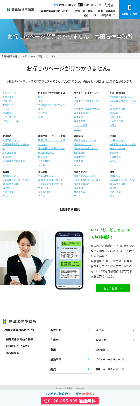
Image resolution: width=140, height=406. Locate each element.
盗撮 (40, 100)
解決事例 (110, 11)
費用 (100, 11)
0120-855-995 (93, 5)
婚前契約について (83, 144)
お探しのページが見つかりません (38, 56)
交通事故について (11, 140)
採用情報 (106, 15)
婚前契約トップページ (85, 140)
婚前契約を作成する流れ (86, 148)
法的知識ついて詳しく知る (51, 148)
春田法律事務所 (9, 56)
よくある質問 (80, 125)
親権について (116, 175)
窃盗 (40, 108)
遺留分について (10, 175)
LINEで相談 (129, 14)
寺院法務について (47, 175)
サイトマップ (9, 117)
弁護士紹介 (8, 100)
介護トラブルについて (85, 175)
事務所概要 (8, 96)
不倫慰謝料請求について (122, 96)
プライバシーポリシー (14, 121)
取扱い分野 (8, 104)
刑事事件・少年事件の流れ (87, 108)
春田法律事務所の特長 (19, 339)
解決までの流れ (81, 113)
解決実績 (78, 117)
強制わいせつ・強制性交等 (51, 104)
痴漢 (40, 96)
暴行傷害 (42, 113)
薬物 (40, 117)
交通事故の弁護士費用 (14, 160)
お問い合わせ (67, 5)
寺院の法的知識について (50, 183)
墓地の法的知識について (50, 179)
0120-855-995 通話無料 (72, 401)
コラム (95, 15)
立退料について (117, 140)
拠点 (86, 15)
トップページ (9, 92)
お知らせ (101, 340)
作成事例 (78, 160)
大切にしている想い (18, 346)
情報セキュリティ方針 (107, 369)
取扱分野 (80, 11)
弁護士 (91, 11)
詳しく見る (110, 288)
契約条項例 (79, 152)
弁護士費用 (79, 121)
